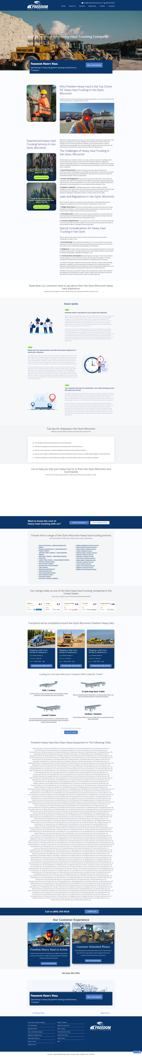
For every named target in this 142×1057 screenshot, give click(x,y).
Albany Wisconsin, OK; (91, 898)
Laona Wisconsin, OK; (50, 822)
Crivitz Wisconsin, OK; (78, 870)
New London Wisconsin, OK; (42, 805)
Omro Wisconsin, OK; (91, 796)
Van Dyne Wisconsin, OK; (80, 757)
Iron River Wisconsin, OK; (78, 839)
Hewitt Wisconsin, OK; (93, 846)
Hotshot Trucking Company (47, 562)
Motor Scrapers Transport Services (86, 547)
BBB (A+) (29, 603)
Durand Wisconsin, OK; (51, 865)
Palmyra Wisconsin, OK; (103, 800)
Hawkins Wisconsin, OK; (36, 846)
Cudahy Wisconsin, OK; (37, 872)
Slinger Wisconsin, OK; (76, 770)
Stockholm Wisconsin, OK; (40, 776)
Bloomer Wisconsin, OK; (42, 879)
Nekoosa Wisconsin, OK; (78, 802)
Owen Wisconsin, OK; (63, 800)
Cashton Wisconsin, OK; (48, 876)
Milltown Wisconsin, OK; (37, 822)
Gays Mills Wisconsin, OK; (51, 852)
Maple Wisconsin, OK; (101, 826)
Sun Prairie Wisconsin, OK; (52, 765)
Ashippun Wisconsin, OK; (77, 894)
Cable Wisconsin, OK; (79, 872)
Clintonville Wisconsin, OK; (78, 866)
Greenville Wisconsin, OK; (107, 842)
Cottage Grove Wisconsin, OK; (50, 870)
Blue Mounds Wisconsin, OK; (57, 879)
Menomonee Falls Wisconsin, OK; (70, 818)
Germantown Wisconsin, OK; (65, 852)
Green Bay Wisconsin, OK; (63, 842)
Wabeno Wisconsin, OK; (62, 759)
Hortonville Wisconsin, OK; (50, 837)
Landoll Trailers (49, 715)
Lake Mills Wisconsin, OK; (71, 833)
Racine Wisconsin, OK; (105, 785)
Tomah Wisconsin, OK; (106, 767)
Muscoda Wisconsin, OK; (88, 813)
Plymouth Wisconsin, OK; (49, 794)
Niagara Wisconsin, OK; (100, 805)
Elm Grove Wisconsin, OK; (105, 855)
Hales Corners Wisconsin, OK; (51, 844)
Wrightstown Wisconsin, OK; (70, 750)
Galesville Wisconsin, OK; (36, 852)
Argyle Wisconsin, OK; (50, 894)
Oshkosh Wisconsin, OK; (38, 800)
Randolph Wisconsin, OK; (41, 787)
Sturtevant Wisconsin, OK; (106, 763)
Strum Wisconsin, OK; (81, 776)
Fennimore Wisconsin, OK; (51, 859)
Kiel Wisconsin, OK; (106, 829)
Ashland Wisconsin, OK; (90, 894)
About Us (72, 6)
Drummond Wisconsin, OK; (37, 865)
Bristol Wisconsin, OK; (107, 881)
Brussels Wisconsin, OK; (105, 883)
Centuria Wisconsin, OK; (37, 877)
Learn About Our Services (41, 177)
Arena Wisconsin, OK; (38, 894)
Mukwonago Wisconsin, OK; (73, 813)
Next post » (105, 1013)
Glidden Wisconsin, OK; (55, 853)
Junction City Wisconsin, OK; (92, 828)
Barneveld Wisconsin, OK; (91, 885)
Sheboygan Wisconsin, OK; (54, 781)
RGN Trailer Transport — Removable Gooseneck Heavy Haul (53, 557)
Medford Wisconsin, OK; (93, 817)
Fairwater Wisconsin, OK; (90, 857)
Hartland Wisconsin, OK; (107, 844)
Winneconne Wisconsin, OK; (37, 757)
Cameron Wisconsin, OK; (55, 874)
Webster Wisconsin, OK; (49, 752)
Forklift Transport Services (84, 551)
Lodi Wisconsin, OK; (39, 824)
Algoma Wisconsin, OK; (103, 898)
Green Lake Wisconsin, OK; (78, 842)
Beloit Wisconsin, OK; (51, 889)
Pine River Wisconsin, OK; (103, 791)
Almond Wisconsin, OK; (94, 890)
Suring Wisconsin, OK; (79, 765)
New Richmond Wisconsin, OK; (59, 805)
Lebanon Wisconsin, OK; (63, 822)
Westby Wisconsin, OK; (92, 752)
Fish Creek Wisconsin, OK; (78, 859)
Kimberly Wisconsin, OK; (35, 831)
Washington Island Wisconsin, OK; (42, 761)
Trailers (102, 6)
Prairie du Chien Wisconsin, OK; (84, 783)
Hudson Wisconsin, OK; (78, 837)
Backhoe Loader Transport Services (86, 553)
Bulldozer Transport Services (84, 567)
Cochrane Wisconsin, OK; (93, 866)
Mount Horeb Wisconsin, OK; (58, 813)
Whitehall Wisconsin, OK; (87, 754)
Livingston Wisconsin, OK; (104, 822)
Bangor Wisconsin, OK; (64, 885)
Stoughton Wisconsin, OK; (54, 776)
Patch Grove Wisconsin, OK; (64, 802)
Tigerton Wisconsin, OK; (78, 767)
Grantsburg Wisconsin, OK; (48, 842)
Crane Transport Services (83, 564)
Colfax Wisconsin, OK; (48, 868)
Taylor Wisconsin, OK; (104, 765)
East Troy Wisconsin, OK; (91, 865)
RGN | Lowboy (48, 690)
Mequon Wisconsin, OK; (101, 818)
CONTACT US (91, 911)
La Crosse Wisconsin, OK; (62, 831)
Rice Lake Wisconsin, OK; (63, 789)
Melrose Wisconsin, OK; (40, 818)
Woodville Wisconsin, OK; (55, 750)
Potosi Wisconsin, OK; (108, 794)
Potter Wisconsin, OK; (37, 796)
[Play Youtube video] (87, 118)
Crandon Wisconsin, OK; (65, 870)
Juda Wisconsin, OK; (64, 841)
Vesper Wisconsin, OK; (106, 757)
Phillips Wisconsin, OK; (90, 791)
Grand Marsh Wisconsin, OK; (105, 841)
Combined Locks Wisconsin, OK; (90, 868)
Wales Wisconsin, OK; (75, 759)
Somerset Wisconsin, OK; (106, 770)
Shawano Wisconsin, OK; (40, 781)
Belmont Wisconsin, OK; (38, 889)
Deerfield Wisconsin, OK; (78, 861)
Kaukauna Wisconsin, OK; (38, 829)
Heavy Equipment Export (46, 574)
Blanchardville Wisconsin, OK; (80, 890)
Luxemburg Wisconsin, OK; (100, 824)
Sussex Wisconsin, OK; (92, 765)
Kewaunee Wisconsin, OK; (94, 829)
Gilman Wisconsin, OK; (92, 852)
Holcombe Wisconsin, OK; (91, 835)
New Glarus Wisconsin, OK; (70, 804)
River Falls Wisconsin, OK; (36, 778)
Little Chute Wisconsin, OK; (89, 822)
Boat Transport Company (46, 563)
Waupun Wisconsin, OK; (63, 763)
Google (48, 603)
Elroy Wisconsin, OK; (49, 857)
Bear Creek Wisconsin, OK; (63, 887)
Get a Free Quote (94, 65)
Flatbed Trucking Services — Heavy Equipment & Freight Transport (53, 550)
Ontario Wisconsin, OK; (50, 798)
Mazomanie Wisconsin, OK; (64, 817)
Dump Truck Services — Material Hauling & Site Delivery (52, 546)
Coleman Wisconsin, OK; (35, 868)
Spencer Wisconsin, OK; (87, 772)
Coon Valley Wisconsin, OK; (106, 868)
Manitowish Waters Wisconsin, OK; (71, 826)
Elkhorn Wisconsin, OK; (77, 855)
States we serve (32, 1041)
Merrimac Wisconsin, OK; (77, 820)
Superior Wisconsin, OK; (66, 765)
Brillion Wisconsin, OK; (94, 881)
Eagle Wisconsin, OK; (63, 865)
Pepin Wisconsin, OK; (37, 791)
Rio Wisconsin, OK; (92, 776)
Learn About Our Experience (41, 207)
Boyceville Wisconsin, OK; (66, 881)
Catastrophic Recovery (45, 571)
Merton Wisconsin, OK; (90, 820)
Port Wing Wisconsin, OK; (81, 794)
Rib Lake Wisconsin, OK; (49, 789)
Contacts (111, 6)
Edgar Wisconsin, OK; (78, 853)
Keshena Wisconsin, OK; (65, 829)
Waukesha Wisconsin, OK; (102, 761)
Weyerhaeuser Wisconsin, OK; (57, 754)
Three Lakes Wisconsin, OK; (64, 767)
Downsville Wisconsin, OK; (93, 863)
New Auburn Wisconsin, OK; (106, 802)
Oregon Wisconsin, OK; (77, 798)
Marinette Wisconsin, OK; (51, 828)
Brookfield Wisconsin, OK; (64, 883)
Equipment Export (32, 1028)
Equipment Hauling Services (47, 569)
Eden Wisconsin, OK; (67, 853)
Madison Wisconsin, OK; (41, 826)
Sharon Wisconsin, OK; (104, 780)
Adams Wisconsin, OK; (66, 898)
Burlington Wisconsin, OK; (38, 885)
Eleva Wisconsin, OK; (35, 855)
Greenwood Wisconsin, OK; (35, 844)
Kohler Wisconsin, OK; (49, 831)
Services (82, 6)
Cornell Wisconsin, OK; (35, 870)
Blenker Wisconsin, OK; (105, 877)
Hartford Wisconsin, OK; (94, 844)
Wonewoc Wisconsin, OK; (102, 748)
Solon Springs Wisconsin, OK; (90, 770)
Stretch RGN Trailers (62, 1035)
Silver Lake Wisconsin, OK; (37, 770)
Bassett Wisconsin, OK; (36, 887)
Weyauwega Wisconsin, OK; (41, 754)
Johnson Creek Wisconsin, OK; (51, 841)
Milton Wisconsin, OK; (50, 809)
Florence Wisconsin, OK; (105, 846)
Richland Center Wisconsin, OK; (92, 789)
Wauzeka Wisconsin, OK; (36, 752)
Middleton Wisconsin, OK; (104, 820)
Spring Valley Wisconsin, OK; (57, 774)
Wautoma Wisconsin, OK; (100, 750)
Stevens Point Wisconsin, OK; (86, 774)
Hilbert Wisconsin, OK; (64, 835)
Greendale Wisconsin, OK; (93, 842)
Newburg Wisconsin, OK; (74, 805)
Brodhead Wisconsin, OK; (37, 883)
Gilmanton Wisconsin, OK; (105, 852)
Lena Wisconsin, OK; (75, 822)
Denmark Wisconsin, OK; (35, 863)
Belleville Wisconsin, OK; (105, 887)
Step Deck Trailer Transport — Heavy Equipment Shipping (53, 553)
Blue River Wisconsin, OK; (72, 879)
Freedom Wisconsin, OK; (91, 850)
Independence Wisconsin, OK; (38, 839)
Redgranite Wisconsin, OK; (71, 787)
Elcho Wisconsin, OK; (104, 853)
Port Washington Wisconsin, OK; (65, 794)
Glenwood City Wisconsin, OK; (40, 853)
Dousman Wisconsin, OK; (79, 863)
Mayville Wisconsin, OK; (50, 817)
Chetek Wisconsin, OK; (50, 877)
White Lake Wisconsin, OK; (73, 754)
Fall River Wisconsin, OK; (37, 859)
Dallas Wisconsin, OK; (91, 859)
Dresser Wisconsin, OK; (107, 863)
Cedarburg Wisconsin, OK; (105, 876)
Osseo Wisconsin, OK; (51, 800)
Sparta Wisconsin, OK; (75, 772)
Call (99, 523)
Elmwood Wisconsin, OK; (37, 857)
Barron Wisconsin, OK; (105, 885)
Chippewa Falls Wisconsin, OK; (77, 877)
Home (63, 6)
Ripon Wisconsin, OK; (104, 776)
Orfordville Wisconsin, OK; (91, 798)
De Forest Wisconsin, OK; (38, 861)
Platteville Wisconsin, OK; (75, 793)
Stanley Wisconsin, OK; (71, 774)
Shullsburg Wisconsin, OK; (40, 783)
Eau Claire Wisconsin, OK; (105, 865)
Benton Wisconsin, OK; (63, 889)
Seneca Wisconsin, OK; (77, 780)
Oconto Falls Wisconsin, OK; (63, 796)
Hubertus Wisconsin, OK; (65, 837)
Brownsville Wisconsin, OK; (79, 883)
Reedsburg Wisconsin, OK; (86, 787)
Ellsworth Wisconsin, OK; (91, 855)
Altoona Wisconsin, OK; (107, 890)
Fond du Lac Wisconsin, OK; (41, 848)
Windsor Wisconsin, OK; (105, 756)
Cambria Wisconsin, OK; (104, 872)
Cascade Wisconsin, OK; (102, 874)
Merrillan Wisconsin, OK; (63, 820)
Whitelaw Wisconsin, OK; (101, 754)
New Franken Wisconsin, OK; (55, 804)
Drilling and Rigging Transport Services (87, 545)
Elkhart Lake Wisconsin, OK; (63, 855)
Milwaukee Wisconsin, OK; (63, 809)
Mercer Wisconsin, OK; (37, 820)
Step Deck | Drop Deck (63, 1025)
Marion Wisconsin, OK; (64, 828)
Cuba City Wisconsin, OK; (106, 870)
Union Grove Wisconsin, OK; (52, 757)
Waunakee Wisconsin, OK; (35, 763)
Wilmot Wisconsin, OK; (80, 756)
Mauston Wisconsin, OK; (36, 817)
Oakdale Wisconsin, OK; (93, 807)
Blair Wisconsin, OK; (66, 890)
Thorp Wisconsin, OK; (50, 767)
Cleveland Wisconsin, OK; (52, 866)
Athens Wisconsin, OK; (103, 894)
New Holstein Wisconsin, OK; (86, 804)
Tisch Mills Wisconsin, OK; (93, 767)
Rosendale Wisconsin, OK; (65, 778)
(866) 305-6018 (110, 3)
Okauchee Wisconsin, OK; (78, 796)
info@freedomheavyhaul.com (93, 3)
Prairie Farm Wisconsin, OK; (38, 785)
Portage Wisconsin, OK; (95, 794)
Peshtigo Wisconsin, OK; (50, 791)
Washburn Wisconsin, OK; (103, 759)
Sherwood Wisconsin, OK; (101, 781)
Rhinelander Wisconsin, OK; (35, 789)
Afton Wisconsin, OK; (78, 898)
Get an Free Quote (79, 523)
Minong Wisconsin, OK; (107, 809)
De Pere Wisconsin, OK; (51, 861)
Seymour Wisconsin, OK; (90, 780)
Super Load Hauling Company (47, 573)
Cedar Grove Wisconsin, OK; (90, 876)
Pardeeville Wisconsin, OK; (35, 802)
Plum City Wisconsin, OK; (35, 794)
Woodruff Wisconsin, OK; (41, 750)
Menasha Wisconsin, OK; (54, 818)
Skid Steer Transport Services (85, 556)
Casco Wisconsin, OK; (35, 876)
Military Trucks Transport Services (86, 569)
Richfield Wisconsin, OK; (76, 789)
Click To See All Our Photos (93, 960)
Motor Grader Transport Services (86, 549)
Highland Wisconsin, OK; (50, 835)
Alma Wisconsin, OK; (70, 900)
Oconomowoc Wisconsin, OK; (36, 809)
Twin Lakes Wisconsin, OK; (90, 769)
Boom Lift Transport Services (84, 554)
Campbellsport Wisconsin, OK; (87, 874)
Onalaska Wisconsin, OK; (104, 796)
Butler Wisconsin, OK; (52, 885)
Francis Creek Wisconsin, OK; (100, 848)
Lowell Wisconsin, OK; (64, 824)
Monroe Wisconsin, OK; (63, 811)
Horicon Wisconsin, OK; (36, 837)
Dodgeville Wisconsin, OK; (49, 863)
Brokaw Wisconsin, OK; (50, 883)
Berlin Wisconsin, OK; (76, 889)
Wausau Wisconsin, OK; (76, 763)
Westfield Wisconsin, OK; (106, 752)
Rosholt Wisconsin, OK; (78, 778)
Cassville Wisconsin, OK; (61, 876)
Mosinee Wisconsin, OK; (105, 811)
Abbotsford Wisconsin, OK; (39, 898)
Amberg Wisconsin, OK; (38, 892)
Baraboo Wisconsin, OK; (77, 885)
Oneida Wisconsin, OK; (37, 798)
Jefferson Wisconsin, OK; (35, 841)
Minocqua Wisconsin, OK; (94, 809)
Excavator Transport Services (84, 562)
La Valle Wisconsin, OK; (88, 831)
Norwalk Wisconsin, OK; (66, 807)
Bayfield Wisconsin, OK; (49, 887)
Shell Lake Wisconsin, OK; (87, 781)
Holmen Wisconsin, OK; (104, 835)
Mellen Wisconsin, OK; (106, 817)
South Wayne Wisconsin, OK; (61, 772)
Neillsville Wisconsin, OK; (77, 815)
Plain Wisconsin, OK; (49, 793)
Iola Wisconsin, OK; (51, 839)
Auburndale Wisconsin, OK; (37, 896)
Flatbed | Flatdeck (93, 714)
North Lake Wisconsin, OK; (36, 807)
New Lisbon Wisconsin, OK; (102, 804)
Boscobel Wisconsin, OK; (99, 879)
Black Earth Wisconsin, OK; (35, 890)
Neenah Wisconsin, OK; (63, 815)
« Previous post (38, 1013)
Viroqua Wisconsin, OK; (49, 759)
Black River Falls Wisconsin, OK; (51, 890)
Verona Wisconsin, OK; (94, 757)
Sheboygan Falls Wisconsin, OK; (71, 781)
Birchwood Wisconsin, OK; (103, 889)
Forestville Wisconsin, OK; (69, 848)
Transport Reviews (69, 603)
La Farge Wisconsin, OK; (75, 831)
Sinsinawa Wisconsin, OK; (51, 770)
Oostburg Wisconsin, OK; (63, 798)
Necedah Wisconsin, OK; (50, 815)
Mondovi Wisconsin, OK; (50, 811)
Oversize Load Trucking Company (48, 565)
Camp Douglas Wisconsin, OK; (70, 874)
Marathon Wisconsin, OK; (36, 828)
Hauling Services (32, 1044)
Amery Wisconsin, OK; (51, 892)
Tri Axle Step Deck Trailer (93, 691)
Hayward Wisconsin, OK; (50, 846)
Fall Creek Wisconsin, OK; (104, 857)
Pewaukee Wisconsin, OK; (64, 791)
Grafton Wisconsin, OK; (91, 841)
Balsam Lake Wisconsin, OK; (104, 896)
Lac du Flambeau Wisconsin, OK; (104, 831)
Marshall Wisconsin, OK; (91, 815)
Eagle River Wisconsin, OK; (76, 865)
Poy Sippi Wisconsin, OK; (54, 783)
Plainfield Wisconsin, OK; (61, 793)
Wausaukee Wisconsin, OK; (86, 750)
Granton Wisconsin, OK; (34, 842)
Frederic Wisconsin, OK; (64, 850)
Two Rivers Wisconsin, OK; (105, 769)
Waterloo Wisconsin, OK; (73, 761)
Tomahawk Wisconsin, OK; (36, 769)
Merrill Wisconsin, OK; (50, 820)
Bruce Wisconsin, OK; (92, 883)
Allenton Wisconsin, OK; (57, 900)
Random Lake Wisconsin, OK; (56, 787)
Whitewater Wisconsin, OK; (37, 756)
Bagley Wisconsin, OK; (77, 896)
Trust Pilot (85, 603)
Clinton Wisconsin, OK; (65, 866)
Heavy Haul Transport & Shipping (48, 578)
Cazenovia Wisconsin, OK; (75, 876)
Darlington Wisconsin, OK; (104, 859)
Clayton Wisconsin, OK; (92, 877)
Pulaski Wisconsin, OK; (93, 785)
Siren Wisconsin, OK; (64, 770)
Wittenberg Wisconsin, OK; (88, 748)
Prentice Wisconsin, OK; (52, 785)
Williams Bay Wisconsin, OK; (66, 756)
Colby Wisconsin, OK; (106, 866)
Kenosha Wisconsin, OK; (51, 829)
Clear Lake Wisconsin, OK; (37, 866)
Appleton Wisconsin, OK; (90, 892)
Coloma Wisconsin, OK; (60, 868)
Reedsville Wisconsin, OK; (101, 787)
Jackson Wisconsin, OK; (92, 839)
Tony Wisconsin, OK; (49, 769)
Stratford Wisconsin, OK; (68, 776)
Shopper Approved (105, 603)
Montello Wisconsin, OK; (77, 811)
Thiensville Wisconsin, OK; (37, 767)
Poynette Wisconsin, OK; (68, 783)
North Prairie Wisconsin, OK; (51, 807)
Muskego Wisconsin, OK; (102, 813)
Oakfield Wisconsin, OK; (107, 807)
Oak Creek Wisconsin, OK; (80, 807)
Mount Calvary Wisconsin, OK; (41, 813)
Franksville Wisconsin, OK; (50, 850)
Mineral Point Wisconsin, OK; (79, 809)
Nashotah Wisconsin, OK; (37, 815)
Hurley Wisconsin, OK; (91, 837)
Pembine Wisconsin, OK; (107, 789)
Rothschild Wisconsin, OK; (92, 778)
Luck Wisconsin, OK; (87, 824)
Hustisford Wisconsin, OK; (105, 837)
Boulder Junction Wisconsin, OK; (38, 881)
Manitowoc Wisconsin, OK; (88, 826)
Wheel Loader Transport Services (86, 560)
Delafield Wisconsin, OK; (91, 861)
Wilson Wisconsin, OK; (93, 756)
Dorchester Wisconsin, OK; (64, 863)
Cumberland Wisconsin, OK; (51, 872)
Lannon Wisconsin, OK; (37, 835)
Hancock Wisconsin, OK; (80, 844)
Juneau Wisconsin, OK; (106, 828)
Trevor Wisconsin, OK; (62, 769)
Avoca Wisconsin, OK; (64, 896)
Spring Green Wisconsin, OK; (41, 774)
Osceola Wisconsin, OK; (104, 798)
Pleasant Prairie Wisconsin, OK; (91, 793)
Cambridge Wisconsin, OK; (41, 874)
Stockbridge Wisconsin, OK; (101, 774)
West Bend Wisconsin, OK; (64, 752)
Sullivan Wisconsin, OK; (38, 765)
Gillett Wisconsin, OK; (79, 852)
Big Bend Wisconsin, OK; (88, 889)
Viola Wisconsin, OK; (37, 759)
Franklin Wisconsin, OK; (36, 850)
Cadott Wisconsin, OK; (91, 872)
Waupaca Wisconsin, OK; (49, 763)
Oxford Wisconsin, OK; (75, 800)
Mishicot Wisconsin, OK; (36, 811)
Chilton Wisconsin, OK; (63, 877)
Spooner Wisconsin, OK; (101, 772)
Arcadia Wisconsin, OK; (103, 892)
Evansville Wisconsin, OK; (76, 857)
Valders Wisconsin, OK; (67, 757)
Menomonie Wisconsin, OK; (87, 818)
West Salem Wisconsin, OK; (78, 752)
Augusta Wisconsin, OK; (52, 896)
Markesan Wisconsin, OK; (78, 828)
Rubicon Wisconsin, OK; (106, 778)
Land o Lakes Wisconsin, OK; (100, 833)
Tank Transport (43, 567)
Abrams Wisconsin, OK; (53, 898)
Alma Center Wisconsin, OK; (83, 900)
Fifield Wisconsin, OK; (64, 859)
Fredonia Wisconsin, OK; (77, 850)
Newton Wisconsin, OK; (87, 805)
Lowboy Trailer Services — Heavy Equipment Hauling (54, 560)
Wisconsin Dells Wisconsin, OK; (53, 748)
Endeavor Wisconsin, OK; (62, 857)
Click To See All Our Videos (49, 963)
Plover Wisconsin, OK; (106, 793)
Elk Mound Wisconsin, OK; (48, 855)
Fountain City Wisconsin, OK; (84, 848)
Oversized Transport (45, 576)
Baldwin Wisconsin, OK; (89, 896)
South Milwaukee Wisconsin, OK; (44, 772)
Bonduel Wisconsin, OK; (86, 879)
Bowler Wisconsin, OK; (53, 881)
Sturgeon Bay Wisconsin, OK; (91, 763)
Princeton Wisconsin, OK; (79, 785)
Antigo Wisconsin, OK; (77, 892)
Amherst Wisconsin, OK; (64, 892)
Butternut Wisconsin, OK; (66, 872)
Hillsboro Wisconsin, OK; (77, 835)
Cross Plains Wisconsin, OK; (91, 870)
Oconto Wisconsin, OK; (49, 796)
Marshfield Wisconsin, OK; (105, 815)
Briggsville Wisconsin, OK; (81, 881)
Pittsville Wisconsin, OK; (36, 793)
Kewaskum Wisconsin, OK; (79, 829)
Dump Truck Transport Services (85, 566)
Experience (92, 6)
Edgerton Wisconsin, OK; (91, 853)
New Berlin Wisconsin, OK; (40, 804)
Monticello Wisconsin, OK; (91, 811)
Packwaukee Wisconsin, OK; (89, 800)
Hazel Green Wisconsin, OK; (64, 846)
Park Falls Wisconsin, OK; (49, 802)
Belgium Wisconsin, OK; (92, 887)
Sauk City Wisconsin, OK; (50, 780)
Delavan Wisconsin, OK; (104, 861)
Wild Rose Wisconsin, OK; (52, 756)
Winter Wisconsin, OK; (39, 748)
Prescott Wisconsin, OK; (65, 785)
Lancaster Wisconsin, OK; (85, 833)
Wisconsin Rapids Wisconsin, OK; (71, 748)
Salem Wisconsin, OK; (38, 780)
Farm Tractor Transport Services (85, 558)
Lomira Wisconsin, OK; (51, 824)
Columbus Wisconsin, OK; (74, 868)
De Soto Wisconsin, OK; (64, 861)
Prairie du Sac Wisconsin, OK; (101, 783)
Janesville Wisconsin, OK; (105, 839)
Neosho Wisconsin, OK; (92, 802)
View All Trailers (71, 732)
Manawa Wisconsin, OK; (54, 826)
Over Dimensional (32, 1025)
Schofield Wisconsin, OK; (64, 780)
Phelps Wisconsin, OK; (77, 791)
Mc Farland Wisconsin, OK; (79, 817)
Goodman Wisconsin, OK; (77, 841)
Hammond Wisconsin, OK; (67, 844)
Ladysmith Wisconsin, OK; (41, 833)
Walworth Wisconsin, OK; (88, 759)
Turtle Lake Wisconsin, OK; (75, 769)
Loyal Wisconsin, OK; (75, 824)
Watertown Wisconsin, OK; (87, 761)
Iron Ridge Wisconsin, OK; (64, 839)
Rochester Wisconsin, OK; (51, 778)
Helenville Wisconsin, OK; (79, 846)
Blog (58, 1041)
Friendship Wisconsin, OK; (105, 850)
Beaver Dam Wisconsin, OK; (78, 887)
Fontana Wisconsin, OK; (55, 848)
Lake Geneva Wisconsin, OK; (56, 833)
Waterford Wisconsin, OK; (59, 761)
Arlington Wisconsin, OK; (63, 894)
